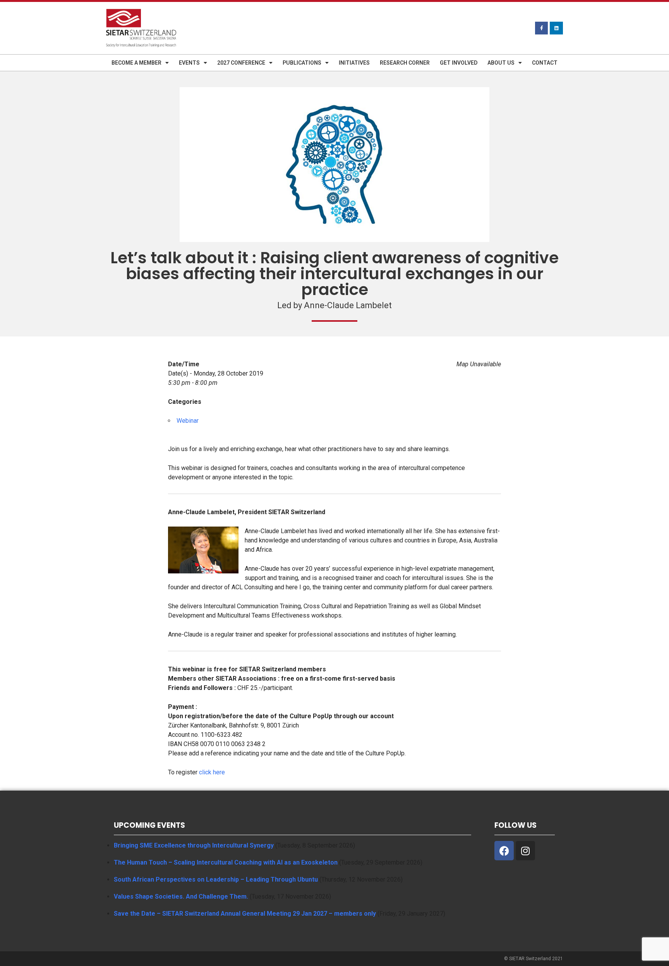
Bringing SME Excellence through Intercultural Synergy (194, 845)
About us (501, 63)
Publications (302, 63)
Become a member (136, 63)
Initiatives (354, 63)
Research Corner (405, 63)
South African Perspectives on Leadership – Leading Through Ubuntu (216, 879)
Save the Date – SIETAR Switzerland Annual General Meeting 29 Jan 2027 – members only (245, 913)
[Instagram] (525, 850)
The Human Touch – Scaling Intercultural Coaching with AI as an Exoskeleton (226, 862)
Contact (545, 63)
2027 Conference (241, 63)
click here (212, 772)
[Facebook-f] (541, 28)
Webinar (188, 420)
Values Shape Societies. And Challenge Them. (181, 896)
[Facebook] (504, 850)
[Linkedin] (556, 28)
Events (189, 63)
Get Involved (458, 63)
